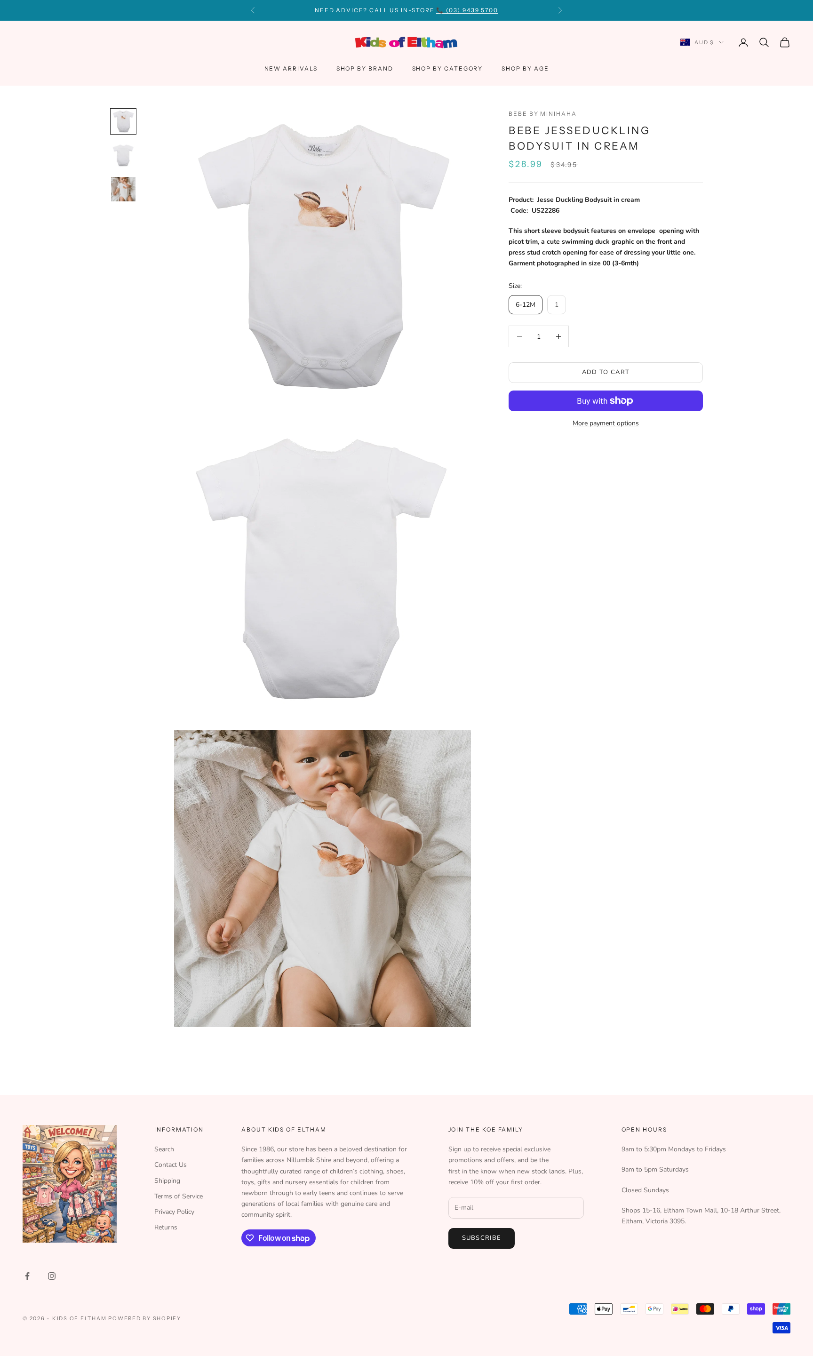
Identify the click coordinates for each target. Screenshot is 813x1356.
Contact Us (170, 1164)
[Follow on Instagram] (51, 1276)
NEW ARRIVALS (291, 68)
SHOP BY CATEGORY (447, 68)
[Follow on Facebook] (27, 1276)
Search (164, 1149)
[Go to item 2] (123, 155)
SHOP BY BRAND (364, 68)
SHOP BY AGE (525, 68)
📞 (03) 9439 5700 (467, 10)
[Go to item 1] (123, 121)
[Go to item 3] (123, 189)
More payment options (606, 423)
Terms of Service (178, 1196)
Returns (165, 1227)
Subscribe (482, 1238)
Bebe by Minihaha (543, 113)
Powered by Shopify (144, 1318)
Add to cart (606, 372)
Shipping (167, 1180)
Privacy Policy (174, 1211)
